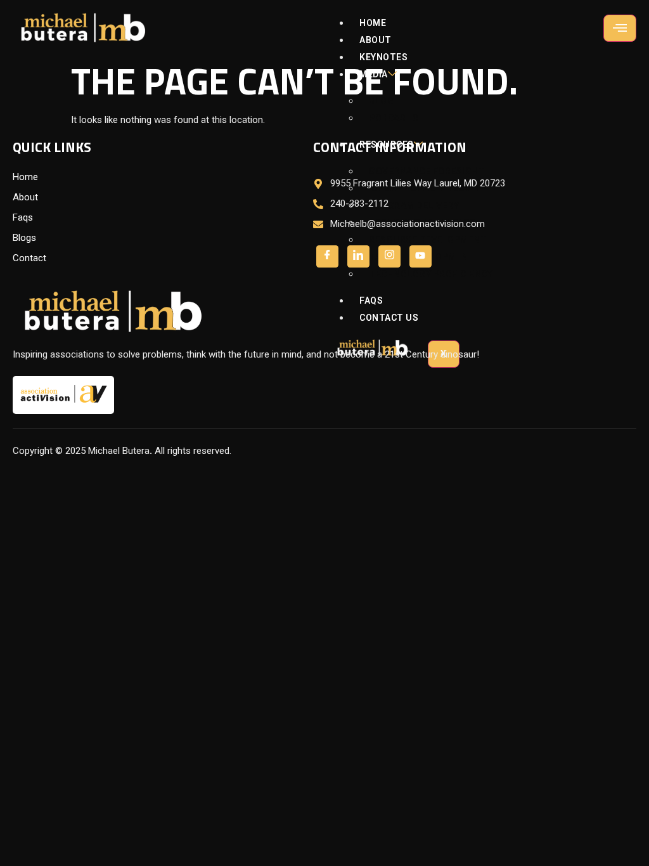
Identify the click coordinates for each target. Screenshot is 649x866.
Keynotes (383, 57)
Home (372, 23)
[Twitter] (358, 256)
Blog (381, 101)
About (375, 40)
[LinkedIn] (389, 256)
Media (373, 74)
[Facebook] (327, 256)
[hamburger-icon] (619, 28)
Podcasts (393, 118)
